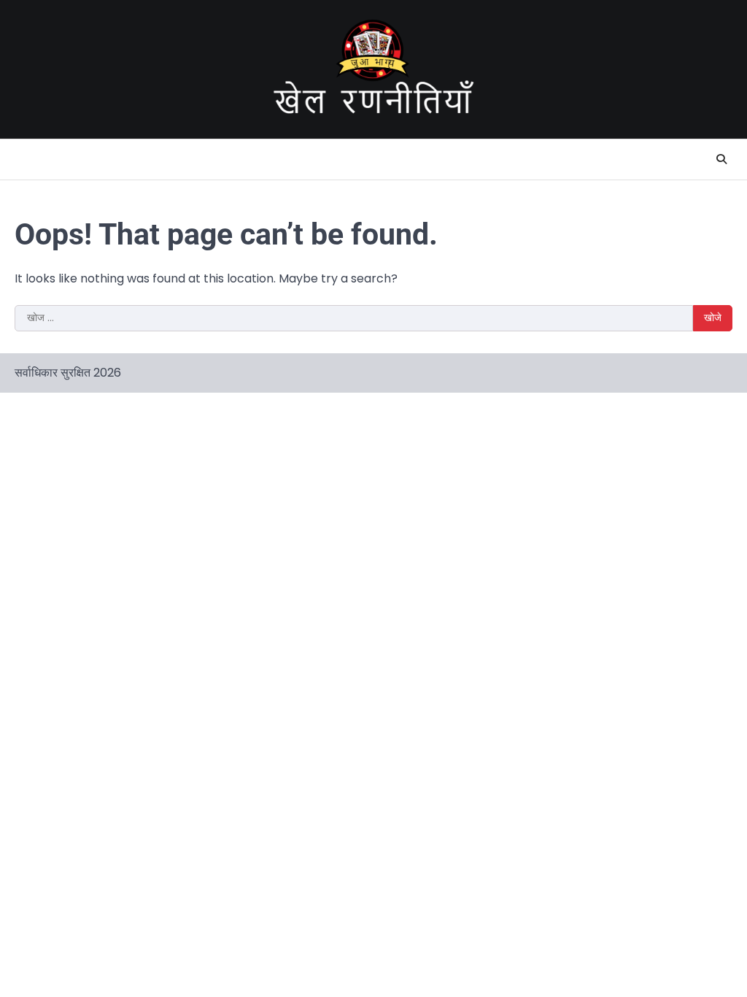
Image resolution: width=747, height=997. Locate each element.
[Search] (721, 159)
